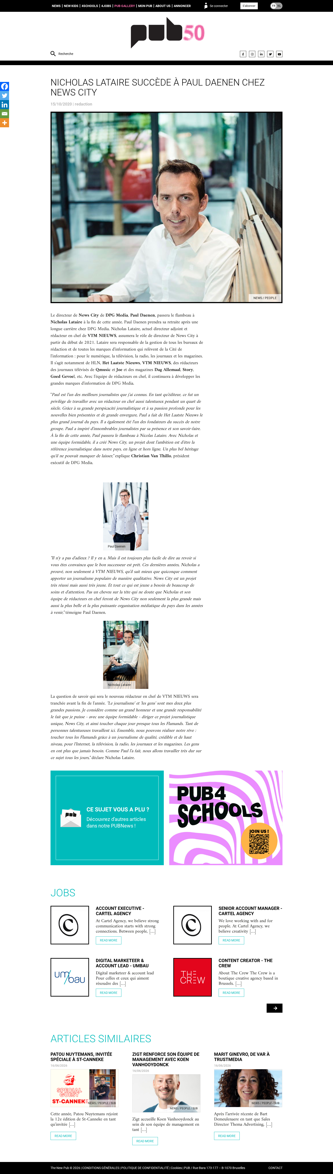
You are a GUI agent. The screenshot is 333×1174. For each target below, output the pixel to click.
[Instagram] (252, 54)
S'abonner (249, 5)
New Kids (71, 5)
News (56, 5)
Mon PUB (145, 5)
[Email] (4, 113)
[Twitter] (270, 54)
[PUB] (168, 36)
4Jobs (106, 5)
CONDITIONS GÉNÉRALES (100, 1168)
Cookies (176, 1168)
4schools (90, 5)
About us (163, 5)
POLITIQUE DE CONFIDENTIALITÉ (145, 1168)
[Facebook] (243, 54)
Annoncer (182, 5)
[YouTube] (279, 54)
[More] (4, 122)
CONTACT (275, 1168)
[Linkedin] (4, 104)
